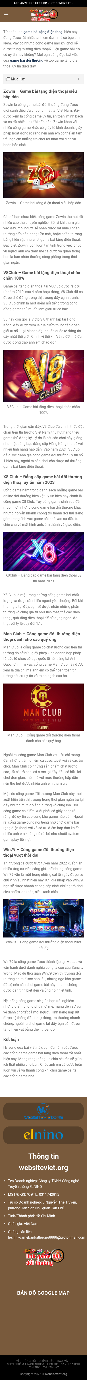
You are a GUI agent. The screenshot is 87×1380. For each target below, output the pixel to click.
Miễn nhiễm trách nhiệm (25, 1364)
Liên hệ (52, 1364)
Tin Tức (34, 1367)
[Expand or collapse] (78, 79)
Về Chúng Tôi (26, 1361)
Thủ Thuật (51, 1367)
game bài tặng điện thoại (43, 32)
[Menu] (6, 14)
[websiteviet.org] (43, 14)
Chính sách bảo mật (54, 1361)
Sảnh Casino (70, 1364)
